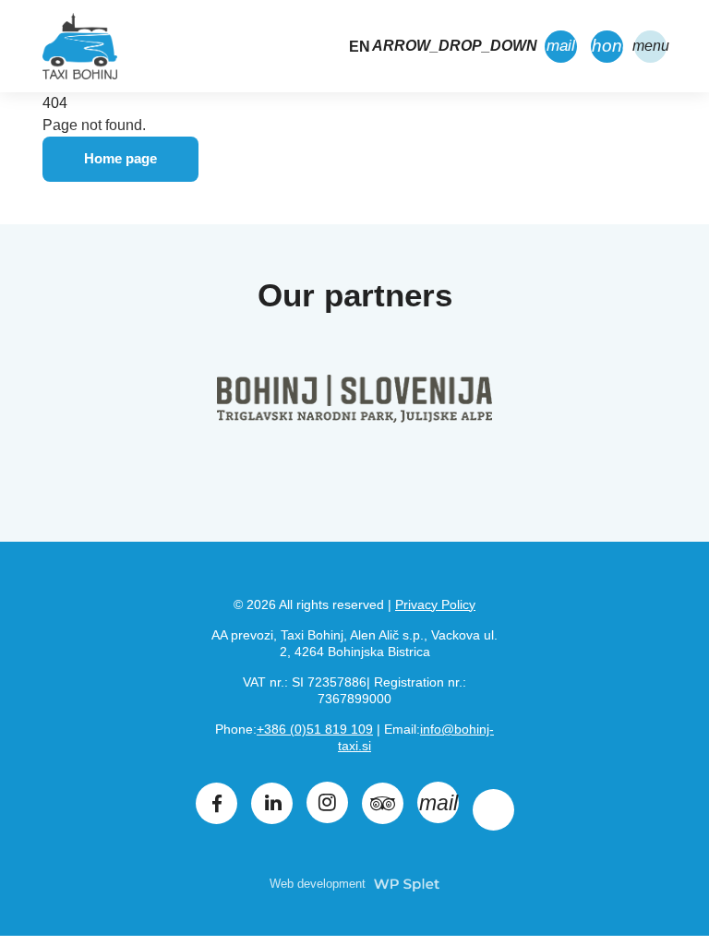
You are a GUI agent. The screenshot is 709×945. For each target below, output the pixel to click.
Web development (319, 884)
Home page (120, 158)
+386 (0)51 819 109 (315, 729)
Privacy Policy (435, 604)
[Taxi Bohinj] (79, 46)
